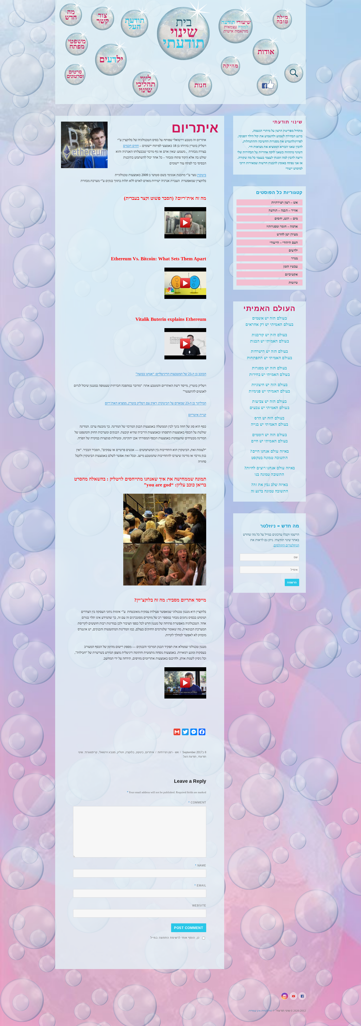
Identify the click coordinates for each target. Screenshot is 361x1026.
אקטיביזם (291, 274)
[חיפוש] (294, 72)
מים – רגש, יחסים (286, 218)
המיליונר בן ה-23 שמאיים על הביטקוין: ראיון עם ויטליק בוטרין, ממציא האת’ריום (155, 403)
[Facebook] (267, 84)
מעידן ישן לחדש (287, 234)
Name (200, 865)
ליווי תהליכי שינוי (145, 84)
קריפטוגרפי (91, 752)
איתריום (149, 752)
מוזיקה (230, 66)
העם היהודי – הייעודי (284, 242)
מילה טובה (283, 19)
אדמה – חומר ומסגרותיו (282, 226)
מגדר (294, 258)
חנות (200, 85)
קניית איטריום (197, 415)
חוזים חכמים (131, 145)
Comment (197, 802)
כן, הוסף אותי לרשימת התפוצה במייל (175, 937)
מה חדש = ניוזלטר (279, 526)
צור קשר (103, 18)
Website (199, 905)
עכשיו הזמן (290, 266)
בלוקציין (130, 752)
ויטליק (120, 752)
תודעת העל (189, 756)
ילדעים (293, 250)
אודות (266, 52)
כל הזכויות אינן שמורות (260, 1010)
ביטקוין (201, 175)
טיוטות (293, 282)
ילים (111, 59)
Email (200, 885)
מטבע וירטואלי (107, 752)
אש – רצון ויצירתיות (284, 202)
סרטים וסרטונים (75, 74)
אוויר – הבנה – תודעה (283, 210)
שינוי (184, 33)
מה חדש (71, 14)
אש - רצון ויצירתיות (168, 752)
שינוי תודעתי (282, 1010)
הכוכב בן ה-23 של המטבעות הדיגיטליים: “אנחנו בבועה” (171, 374)
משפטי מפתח (77, 44)
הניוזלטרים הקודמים (286, 545)
